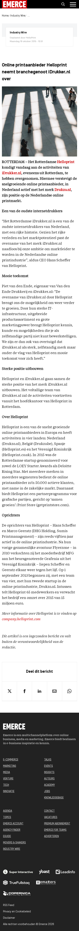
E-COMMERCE (10, 759)
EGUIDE (7, 836)
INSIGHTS (49, 772)
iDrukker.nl (11, 173)
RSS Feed (8, 905)
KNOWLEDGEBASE (54, 797)
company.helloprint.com (21, 619)
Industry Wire (17, 15)
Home (5, 15)
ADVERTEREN (51, 836)
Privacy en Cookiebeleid (17, 911)
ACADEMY (49, 785)
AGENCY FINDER (11, 830)
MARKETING (9, 766)
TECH (6, 785)
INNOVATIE (8, 791)
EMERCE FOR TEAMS (55, 830)
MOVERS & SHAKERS (14, 842)
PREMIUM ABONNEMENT (57, 823)
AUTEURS (49, 778)
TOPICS (7, 817)
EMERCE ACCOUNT (13, 823)
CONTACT (49, 811)
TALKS (47, 759)
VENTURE (8, 778)
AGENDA (7, 811)
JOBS (47, 791)
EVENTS (48, 766)
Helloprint (65, 162)
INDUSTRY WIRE (11, 849)
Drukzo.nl (63, 190)
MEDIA (6, 772)
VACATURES (50, 817)
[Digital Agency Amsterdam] (18, 872)
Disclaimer (9, 918)
